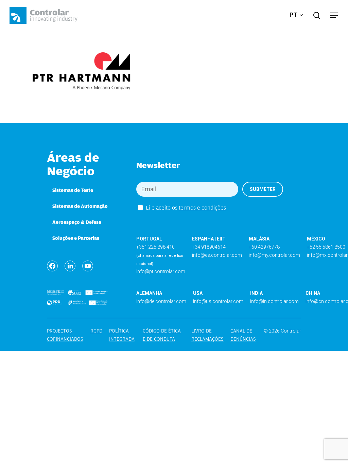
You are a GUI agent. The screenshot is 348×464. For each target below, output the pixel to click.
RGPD (96, 331)
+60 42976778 (264, 247)
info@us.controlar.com (218, 301)
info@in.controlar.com (274, 301)
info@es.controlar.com (217, 255)
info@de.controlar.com (161, 301)
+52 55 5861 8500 (326, 247)
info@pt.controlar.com (160, 271)
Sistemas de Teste (72, 190)
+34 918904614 (209, 247)
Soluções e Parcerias (75, 238)
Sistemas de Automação (80, 206)
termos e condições (202, 207)
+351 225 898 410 (155, 247)
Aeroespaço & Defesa (76, 222)
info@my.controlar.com (274, 255)
